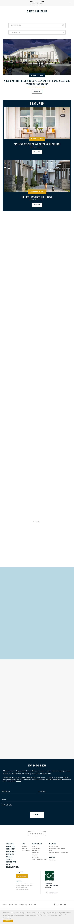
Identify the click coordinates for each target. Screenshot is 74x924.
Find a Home (10, 844)
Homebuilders (10, 852)
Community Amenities (36, 87)
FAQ (50, 850)
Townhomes (10, 854)
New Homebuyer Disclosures (58, 852)
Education (35, 857)
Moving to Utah (11, 862)
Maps (23, 844)
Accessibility (53, 893)
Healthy (34, 855)
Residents (52, 844)
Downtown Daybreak (12, 867)
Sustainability (36, 848)
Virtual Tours (10, 846)
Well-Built (35, 852)
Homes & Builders (36, 147)
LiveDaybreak (53, 846)
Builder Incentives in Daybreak (37, 197)
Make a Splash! (10, 306)
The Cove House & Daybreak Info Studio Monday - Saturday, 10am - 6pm (26, 885)
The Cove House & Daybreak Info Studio (37, 644)
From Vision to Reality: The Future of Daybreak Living (29, 357)
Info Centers (26, 850)
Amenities (9, 857)
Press (8, 865)
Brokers (52, 857)
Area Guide (7, 410)
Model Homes (10, 849)
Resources (52, 860)
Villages (24, 848)
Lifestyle (6, 360)
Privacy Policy (23, 904)
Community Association (57, 848)
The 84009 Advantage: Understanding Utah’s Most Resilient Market (35, 408)
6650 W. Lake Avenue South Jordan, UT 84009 (22, 888)
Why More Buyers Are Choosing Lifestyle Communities (30, 458)
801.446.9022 (37, 657)
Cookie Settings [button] (7, 918)
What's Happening (37, 11)
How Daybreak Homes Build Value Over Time (24, 508)
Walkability (35, 850)
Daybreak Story (37, 844)
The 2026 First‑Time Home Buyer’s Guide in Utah (37, 144)
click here (18, 781)
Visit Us (18, 881)
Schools (8, 859)
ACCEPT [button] (8, 921)
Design (34, 846)
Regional (25, 846)
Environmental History (39, 859)
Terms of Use (32, 904)
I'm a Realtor (8, 805)
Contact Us (19, 872)
